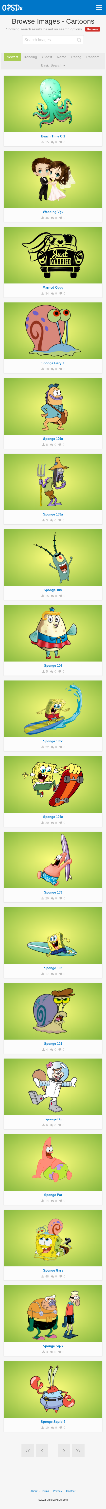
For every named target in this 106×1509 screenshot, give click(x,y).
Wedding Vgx (53, 212)
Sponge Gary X (53, 363)
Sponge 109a (53, 514)
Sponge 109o (53, 439)
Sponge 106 (53, 665)
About (34, 1491)
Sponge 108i (53, 590)
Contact (70, 1491)
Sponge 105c (53, 741)
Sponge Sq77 (53, 1346)
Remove (92, 29)
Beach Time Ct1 (53, 136)
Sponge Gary (53, 1270)
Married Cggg (53, 287)
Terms (45, 1491)
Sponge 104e (53, 817)
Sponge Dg (53, 1119)
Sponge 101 (53, 1043)
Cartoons (53, 130)
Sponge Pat (53, 1195)
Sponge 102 (53, 968)
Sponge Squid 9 (53, 1422)
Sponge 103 (53, 892)
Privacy (57, 1491)
